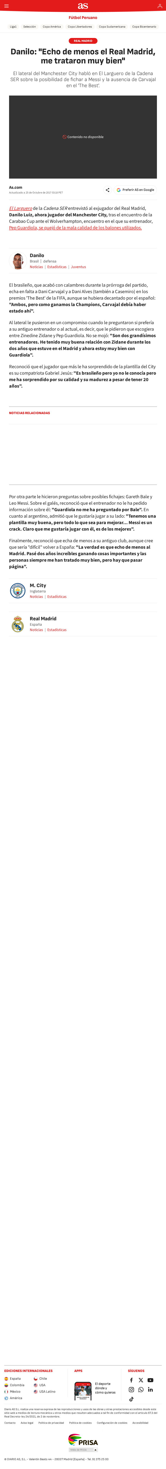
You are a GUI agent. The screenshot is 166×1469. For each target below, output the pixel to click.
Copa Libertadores (80, 26)
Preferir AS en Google (138, 190)
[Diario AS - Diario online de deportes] (83, 6)
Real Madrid (43, 619)
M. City (38, 585)
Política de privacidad (51, 1423)
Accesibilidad (140, 1423)
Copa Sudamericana (112, 26)
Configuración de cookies (112, 1423)
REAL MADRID (83, 41)
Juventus (78, 267)
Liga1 (13, 26)
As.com (15, 187)
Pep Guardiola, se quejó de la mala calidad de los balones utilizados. (75, 227)
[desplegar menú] (6, 6)
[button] (107, 190)
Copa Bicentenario (144, 26)
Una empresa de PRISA (83, 1439)
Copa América (52, 26)
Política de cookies (80, 1423)
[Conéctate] (160, 6)
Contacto (10, 1423)
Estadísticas (57, 267)
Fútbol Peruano (83, 17)
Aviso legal (27, 1423)
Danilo (37, 255)
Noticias (36, 267)
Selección (29, 26)
